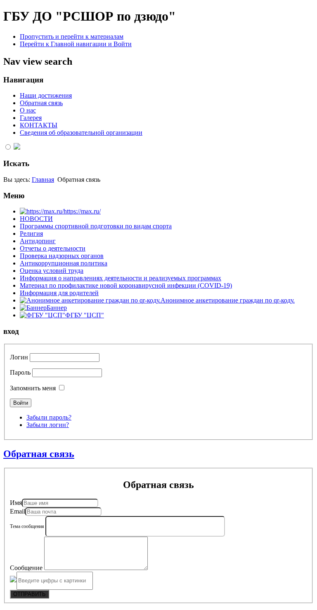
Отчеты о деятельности (52, 248)
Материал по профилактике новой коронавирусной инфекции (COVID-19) (126, 285)
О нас (28, 110)
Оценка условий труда (51, 270)
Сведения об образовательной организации (81, 132)
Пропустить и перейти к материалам (71, 36)
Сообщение (27, 567)
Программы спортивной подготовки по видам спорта (96, 226)
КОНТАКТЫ (38, 125)
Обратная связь (41, 102)
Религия (31, 233)
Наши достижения (46, 95)
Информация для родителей (59, 292)
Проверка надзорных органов (62, 255)
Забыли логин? (47, 424)
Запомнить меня (33, 388)
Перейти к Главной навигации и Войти (76, 43)
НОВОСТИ (36, 218)
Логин (19, 357)
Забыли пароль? (48, 417)
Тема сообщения (27, 526)
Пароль (20, 372)
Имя (16, 502)
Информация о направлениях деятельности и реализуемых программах (120, 278)
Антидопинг (38, 240)
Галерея (31, 117)
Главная (43, 179)
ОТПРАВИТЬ (29, 594)
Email (17, 511)
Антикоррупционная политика (63, 263)
